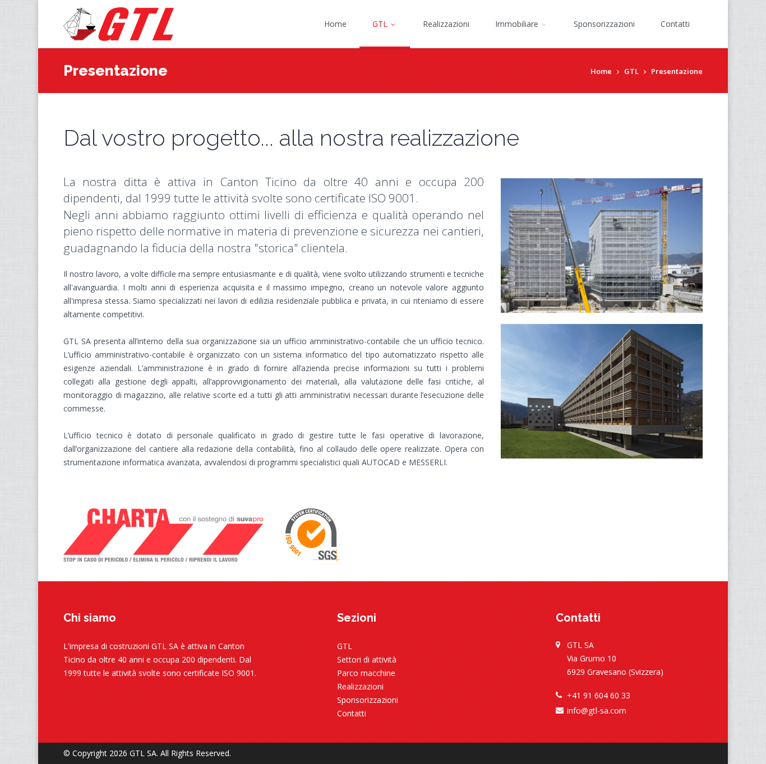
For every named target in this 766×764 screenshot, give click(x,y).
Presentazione (677, 71)
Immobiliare (518, 23)
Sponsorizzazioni (604, 23)
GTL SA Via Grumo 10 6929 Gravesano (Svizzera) (615, 658)
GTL (381, 23)
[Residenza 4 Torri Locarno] (602, 391)
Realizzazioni (446, 23)
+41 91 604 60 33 (598, 695)
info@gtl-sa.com (596, 710)
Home (335, 23)
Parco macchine (366, 673)
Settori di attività (366, 659)
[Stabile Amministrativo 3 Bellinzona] (602, 245)
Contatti (675, 23)
